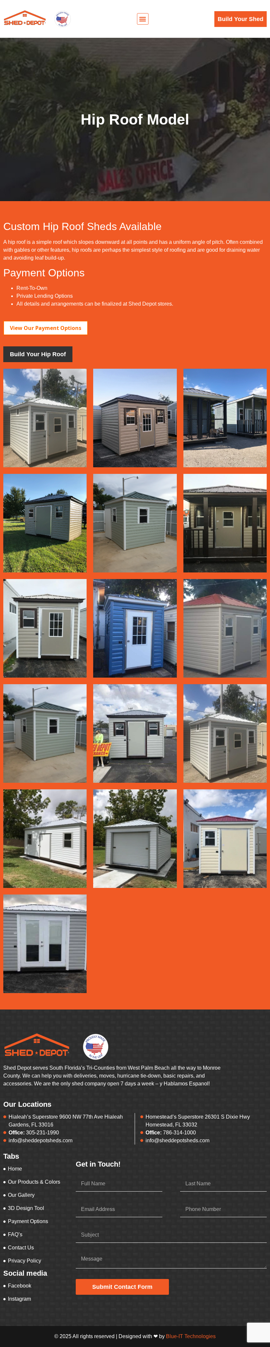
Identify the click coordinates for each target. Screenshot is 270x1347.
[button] (142, 19)
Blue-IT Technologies (191, 1336)
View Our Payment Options (45, 328)
